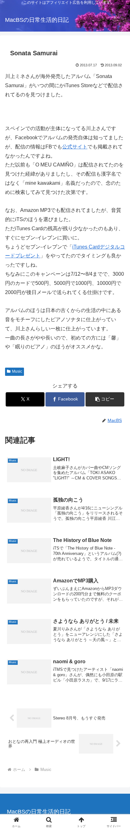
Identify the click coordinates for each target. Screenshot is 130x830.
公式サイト (74, 146)
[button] (105, 399)
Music (17, 371)
